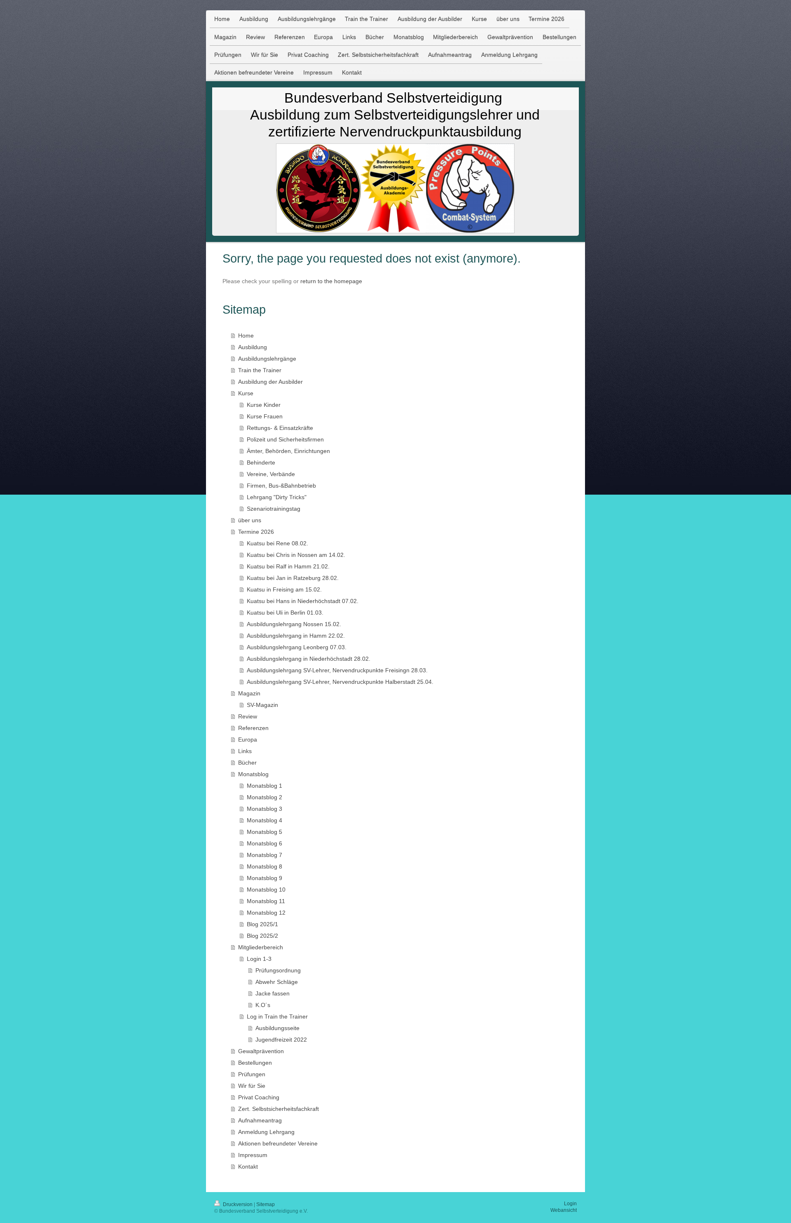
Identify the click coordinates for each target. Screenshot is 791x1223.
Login (570, 1204)
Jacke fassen (272, 993)
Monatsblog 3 (264, 808)
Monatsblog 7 (264, 855)
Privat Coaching (258, 1097)
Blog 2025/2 (262, 935)
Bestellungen (255, 1062)
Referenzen (253, 728)
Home (246, 335)
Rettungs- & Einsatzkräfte (280, 428)
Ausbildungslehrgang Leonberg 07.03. (296, 647)
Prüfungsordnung (278, 970)
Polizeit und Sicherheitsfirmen (285, 439)
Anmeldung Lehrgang (266, 1132)
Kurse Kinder (264, 404)
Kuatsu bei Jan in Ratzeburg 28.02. (293, 578)
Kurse (245, 393)
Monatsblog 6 (264, 843)
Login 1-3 (259, 958)
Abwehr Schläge (276, 982)
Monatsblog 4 (264, 820)
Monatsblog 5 (264, 832)
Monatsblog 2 (264, 797)
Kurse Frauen (265, 416)
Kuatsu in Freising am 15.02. (284, 589)
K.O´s (262, 1005)
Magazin (249, 693)
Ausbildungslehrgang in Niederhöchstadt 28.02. (308, 658)
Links (245, 751)
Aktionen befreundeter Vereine (278, 1143)
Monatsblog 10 (266, 889)
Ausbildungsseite (277, 1028)
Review (247, 716)
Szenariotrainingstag (273, 508)
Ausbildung (252, 347)
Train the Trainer (259, 370)
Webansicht (563, 1210)
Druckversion (238, 1204)
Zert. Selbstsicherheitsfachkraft (278, 1109)
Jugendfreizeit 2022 (281, 1039)
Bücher (247, 762)
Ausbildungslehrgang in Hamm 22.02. (296, 635)
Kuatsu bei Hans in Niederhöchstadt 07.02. (302, 601)
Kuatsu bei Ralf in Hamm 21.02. (288, 566)
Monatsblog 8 (264, 866)
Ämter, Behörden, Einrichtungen (288, 451)
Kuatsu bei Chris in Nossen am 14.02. (296, 555)
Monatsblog (253, 774)
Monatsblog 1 (264, 785)
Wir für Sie (251, 1085)
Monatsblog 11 (266, 901)
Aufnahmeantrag (260, 1120)
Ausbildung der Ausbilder (270, 381)
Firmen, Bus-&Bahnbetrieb (281, 485)
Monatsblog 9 (264, 878)
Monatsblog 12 (266, 912)
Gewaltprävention (261, 1051)
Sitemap (265, 1204)
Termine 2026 (256, 531)
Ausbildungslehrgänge (267, 358)
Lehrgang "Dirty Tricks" (277, 497)
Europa (247, 739)
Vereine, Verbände (271, 474)
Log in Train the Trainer (277, 1016)
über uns (249, 520)
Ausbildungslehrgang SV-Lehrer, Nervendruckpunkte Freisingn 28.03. (337, 670)
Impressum (252, 1155)
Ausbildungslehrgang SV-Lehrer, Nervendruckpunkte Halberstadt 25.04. (340, 681)
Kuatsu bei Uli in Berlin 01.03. (285, 612)
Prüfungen (251, 1074)
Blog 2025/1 (262, 924)
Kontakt (248, 1166)
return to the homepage (331, 281)
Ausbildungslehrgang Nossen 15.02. (294, 624)
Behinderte (261, 462)
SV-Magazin (262, 705)
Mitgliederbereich (260, 947)
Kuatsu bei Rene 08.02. (277, 543)
